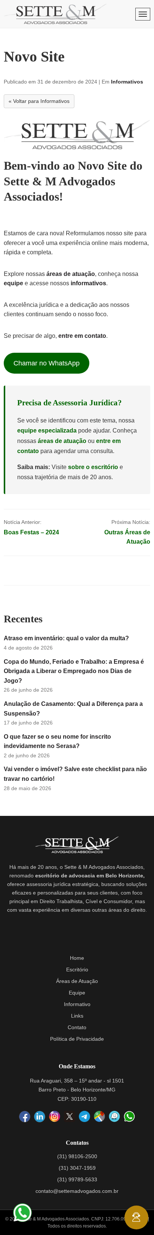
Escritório (77, 969)
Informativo (77, 1004)
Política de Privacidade (77, 1039)
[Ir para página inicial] (55, 14)
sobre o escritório (93, 467)
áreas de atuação (70, 274)
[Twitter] (69, 1116)
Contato (77, 1027)
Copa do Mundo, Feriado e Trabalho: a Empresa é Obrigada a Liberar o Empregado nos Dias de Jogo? (74, 671)
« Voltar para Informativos (39, 101)
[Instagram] (54, 1117)
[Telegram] (84, 1116)
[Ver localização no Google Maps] (99, 1117)
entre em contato (82, 336)
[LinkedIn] (39, 1117)
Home (77, 958)
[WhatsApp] (129, 1116)
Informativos (127, 82)
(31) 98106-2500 (77, 1156)
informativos (88, 283)
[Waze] (114, 1117)
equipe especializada (47, 430)
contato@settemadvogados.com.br (77, 1191)
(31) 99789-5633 (77, 1179)
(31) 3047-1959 (77, 1168)
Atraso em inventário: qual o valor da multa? (66, 638)
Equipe (77, 993)
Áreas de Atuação (77, 981)
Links (77, 1016)
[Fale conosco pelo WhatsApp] (22, 1213)
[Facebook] (24, 1117)
